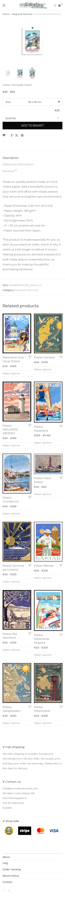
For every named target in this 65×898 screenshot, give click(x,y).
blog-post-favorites (22, 14)
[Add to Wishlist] (5, 135)
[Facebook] (3, 890)
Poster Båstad (43, 565)
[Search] (56, 5)
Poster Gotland (44, 357)
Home (6, 14)
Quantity (10, 118)
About (6, 857)
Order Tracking (12, 869)
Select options (11, 373)
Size (8, 102)
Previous (3, 42)
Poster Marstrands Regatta (41, 638)
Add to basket (32, 125)
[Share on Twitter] (16, 135)
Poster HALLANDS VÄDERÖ (10, 429)
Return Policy (11, 875)
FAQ (5, 863)
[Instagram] (9, 890)
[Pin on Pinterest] (22, 135)
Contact (7, 882)
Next (61, 42)
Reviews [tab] (9, 171)
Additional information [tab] (18, 164)
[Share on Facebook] (11, 135)
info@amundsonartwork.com (20, 788)
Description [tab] (11, 157)
